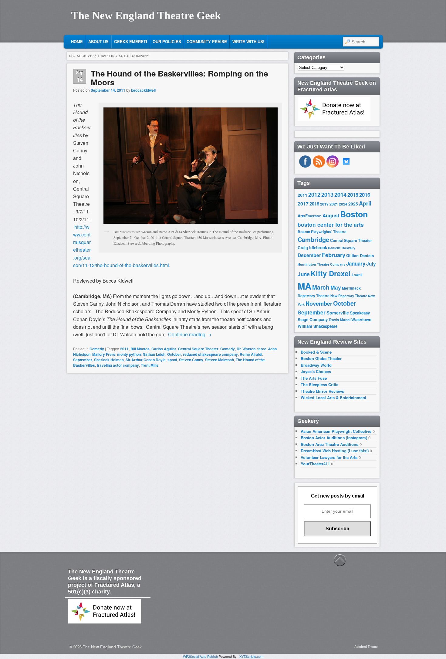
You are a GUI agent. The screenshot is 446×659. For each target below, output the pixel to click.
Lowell (357, 274)
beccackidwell (143, 90)
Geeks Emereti (130, 41)
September (82, 359)
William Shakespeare (317, 326)
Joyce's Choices (316, 371)
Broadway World (316, 365)
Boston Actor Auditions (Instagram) (334, 437)
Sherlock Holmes (109, 359)
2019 (324, 204)
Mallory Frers (103, 354)
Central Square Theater (198, 349)
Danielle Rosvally (341, 248)
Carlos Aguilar (163, 349)
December (309, 255)
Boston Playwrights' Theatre (322, 231)
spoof (172, 359)
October (174, 354)
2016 (364, 194)
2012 (314, 194)
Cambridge (313, 239)
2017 (303, 203)
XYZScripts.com (251, 656)
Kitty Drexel (331, 273)
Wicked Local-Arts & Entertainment (333, 397)
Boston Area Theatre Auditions (329, 444)
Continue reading (189, 334)
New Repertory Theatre (348, 295)
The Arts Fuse (314, 378)
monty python (129, 354)
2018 (314, 203)
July (371, 263)
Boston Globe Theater (321, 358)
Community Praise (207, 41)
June (304, 274)
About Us (98, 41)
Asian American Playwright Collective (336, 431)
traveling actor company (118, 365)
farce (261, 349)
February (333, 255)
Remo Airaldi (251, 354)
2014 (340, 194)
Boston (354, 214)
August (331, 215)
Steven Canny (191, 359)
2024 (343, 204)
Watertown (361, 319)
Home (77, 41)
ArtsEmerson (310, 216)
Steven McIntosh (219, 359)
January (355, 263)
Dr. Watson (246, 349)
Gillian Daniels (360, 255)
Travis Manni (339, 319)
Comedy (97, 349)
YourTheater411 (315, 464)
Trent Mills (149, 365)
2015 (352, 194)
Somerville (337, 313)
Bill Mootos (140, 349)
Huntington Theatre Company (321, 264)
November (319, 303)
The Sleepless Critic (319, 384)
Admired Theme (366, 646)
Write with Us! (248, 41)
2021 (333, 204)
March (320, 287)
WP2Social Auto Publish (200, 656)
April (365, 203)
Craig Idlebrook (312, 247)
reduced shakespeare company (210, 354)
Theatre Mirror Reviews (322, 391)
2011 (124, 349)
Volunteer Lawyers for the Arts (329, 457)
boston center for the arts (331, 224)
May (335, 287)
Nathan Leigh (154, 354)
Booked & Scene (316, 352)
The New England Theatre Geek (146, 15)
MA (304, 286)
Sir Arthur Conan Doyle (146, 359)
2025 (353, 204)
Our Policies (167, 41)
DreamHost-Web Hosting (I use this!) (335, 450)
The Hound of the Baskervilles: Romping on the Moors (179, 78)
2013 (327, 195)
